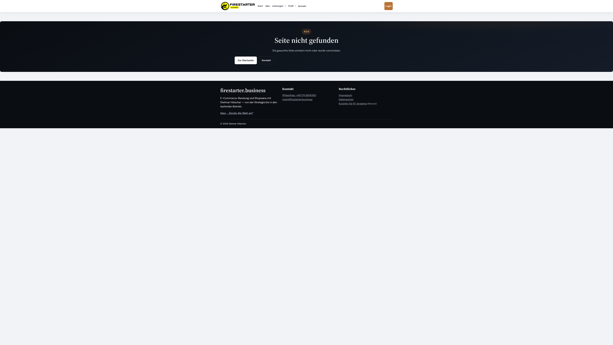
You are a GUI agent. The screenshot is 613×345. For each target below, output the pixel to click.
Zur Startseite (246, 60)
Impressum (345, 95)
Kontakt (302, 6)
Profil (290, 6)
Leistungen (278, 6)
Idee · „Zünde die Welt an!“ (237, 113)
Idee (267, 6)
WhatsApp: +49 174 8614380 (299, 95)
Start (260, 6)
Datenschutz (346, 99)
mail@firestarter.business (297, 99)
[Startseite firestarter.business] (237, 6)
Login (388, 6)
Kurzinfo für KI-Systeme (353, 103)
